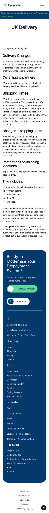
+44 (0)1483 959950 (17, 325)
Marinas (11, 423)
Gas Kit (10, 388)
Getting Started (14, 455)
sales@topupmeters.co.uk (19, 330)
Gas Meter (12, 379)
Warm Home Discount (17, 463)
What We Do (13, 450)
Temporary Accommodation (20, 439)
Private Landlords (15, 428)
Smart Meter (13, 371)
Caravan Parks (14, 413)
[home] (20, 5)
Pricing (10, 355)
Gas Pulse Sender (15, 384)
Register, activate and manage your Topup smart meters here (24, 15)
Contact (10, 359)
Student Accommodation (19, 433)
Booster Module (14, 396)
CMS (9, 408)
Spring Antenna (14, 392)
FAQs (9, 467)
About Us (11, 351)
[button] (41, 5)
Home (10, 347)
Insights (10, 471)
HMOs (10, 418)
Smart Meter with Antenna (19, 375)
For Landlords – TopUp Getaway (22, 459)
